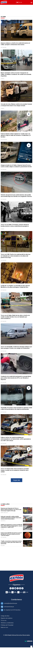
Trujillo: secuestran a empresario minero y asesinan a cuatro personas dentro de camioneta (11, 542)
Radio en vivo (4, 627)
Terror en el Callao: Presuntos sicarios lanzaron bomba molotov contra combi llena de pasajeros (15, 225)
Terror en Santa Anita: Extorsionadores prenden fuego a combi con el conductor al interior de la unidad (15, 470)
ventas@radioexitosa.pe (10, 603)
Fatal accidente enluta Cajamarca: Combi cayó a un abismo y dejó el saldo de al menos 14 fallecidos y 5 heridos (16, 135)
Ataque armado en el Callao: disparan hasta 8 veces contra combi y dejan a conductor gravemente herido (16, 165)
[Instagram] (18, 588)
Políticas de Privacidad (7, 625)
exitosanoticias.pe (9, 606)
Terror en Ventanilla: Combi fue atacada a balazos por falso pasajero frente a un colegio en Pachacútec (16, 347)
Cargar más (16, 480)
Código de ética (5, 616)
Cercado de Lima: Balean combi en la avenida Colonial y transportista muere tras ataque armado (16, 104)
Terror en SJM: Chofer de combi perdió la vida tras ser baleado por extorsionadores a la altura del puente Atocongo (15, 256)
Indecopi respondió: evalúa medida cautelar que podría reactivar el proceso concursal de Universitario (11, 518)
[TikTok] (22, 588)
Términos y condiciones (7, 623)
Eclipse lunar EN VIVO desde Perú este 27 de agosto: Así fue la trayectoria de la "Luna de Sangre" (11, 534)
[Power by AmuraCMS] (28, 641)
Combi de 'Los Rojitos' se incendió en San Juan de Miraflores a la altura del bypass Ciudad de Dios (15, 286)
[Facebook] (11, 588)
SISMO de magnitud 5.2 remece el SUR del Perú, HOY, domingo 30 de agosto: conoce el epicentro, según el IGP (11, 526)
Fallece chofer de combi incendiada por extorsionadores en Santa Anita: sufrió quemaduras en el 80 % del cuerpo (16, 439)
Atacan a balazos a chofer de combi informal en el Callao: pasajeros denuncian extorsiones (15, 43)
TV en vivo (3, 620)
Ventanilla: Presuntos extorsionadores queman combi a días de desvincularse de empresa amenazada (16, 408)
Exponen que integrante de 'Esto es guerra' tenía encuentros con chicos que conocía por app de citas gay (11, 509)
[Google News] (20, 588)
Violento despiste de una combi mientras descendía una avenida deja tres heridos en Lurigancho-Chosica (16, 195)
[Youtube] (15, 588)
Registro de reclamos (6, 618)
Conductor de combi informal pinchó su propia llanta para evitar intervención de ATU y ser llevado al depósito (16, 378)
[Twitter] (13, 588)
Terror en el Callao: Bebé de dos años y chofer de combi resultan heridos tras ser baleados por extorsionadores (15, 317)
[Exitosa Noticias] (4, 2)
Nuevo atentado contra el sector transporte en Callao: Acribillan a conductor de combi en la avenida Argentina (16, 74)
